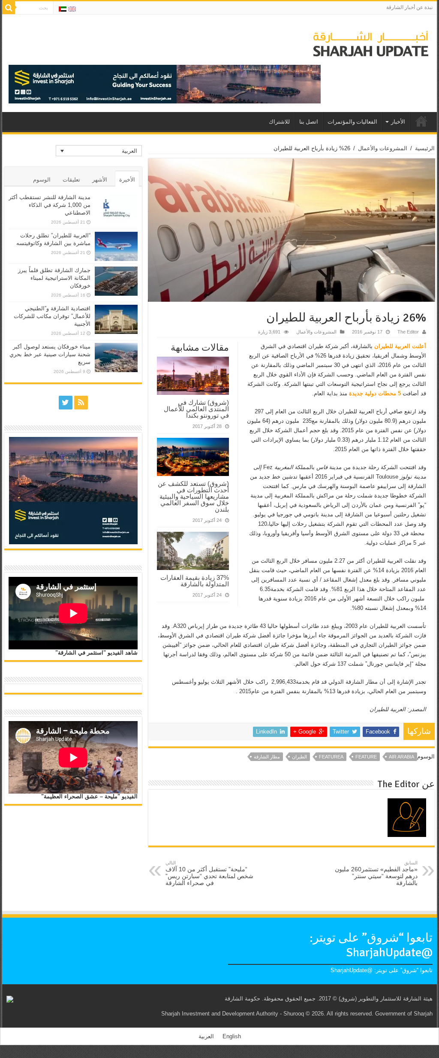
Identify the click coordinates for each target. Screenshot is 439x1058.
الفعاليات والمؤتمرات (352, 121)
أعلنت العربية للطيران (400, 346)
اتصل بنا (308, 121)
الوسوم (42, 179)
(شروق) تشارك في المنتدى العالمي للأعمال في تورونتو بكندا (196, 409)
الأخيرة (127, 179)
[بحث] (8, 7)
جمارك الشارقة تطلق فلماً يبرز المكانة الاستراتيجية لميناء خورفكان (54, 278)
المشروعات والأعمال (382, 148)
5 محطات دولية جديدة (376, 393)
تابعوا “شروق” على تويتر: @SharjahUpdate (371, 945)
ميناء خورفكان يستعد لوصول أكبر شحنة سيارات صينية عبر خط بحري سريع (49, 354)
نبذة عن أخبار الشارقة (409, 7)
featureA (331, 756)
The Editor (408, 331)
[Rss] (81, 402)
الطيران (299, 756)
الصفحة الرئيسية (421, 121)
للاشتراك (279, 121)
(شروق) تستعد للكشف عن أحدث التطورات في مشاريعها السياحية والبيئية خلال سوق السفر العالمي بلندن (193, 496)
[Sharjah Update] (370, 42)
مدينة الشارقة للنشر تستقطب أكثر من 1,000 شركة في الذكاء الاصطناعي (49, 205)
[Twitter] (65, 402)
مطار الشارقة (267, 756)
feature (366, 756)
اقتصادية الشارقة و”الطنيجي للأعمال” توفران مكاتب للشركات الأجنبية (52, 316)
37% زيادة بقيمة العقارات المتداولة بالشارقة (194, 581)
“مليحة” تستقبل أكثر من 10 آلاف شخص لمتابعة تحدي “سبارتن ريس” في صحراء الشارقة (209, 873)
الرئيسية (425, 148)
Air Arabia (401, 756)
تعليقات (71, 179)
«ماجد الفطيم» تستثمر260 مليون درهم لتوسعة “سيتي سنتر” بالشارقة (376, 873)
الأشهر (99, 179)
